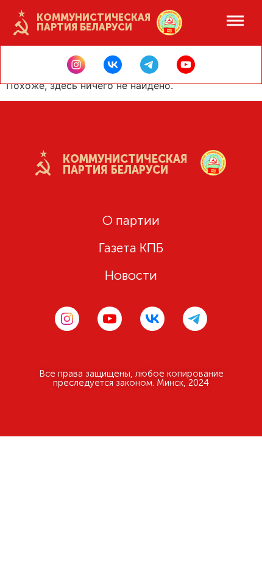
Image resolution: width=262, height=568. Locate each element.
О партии (131, 220)
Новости (131, 275)
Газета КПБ (131, 247)
